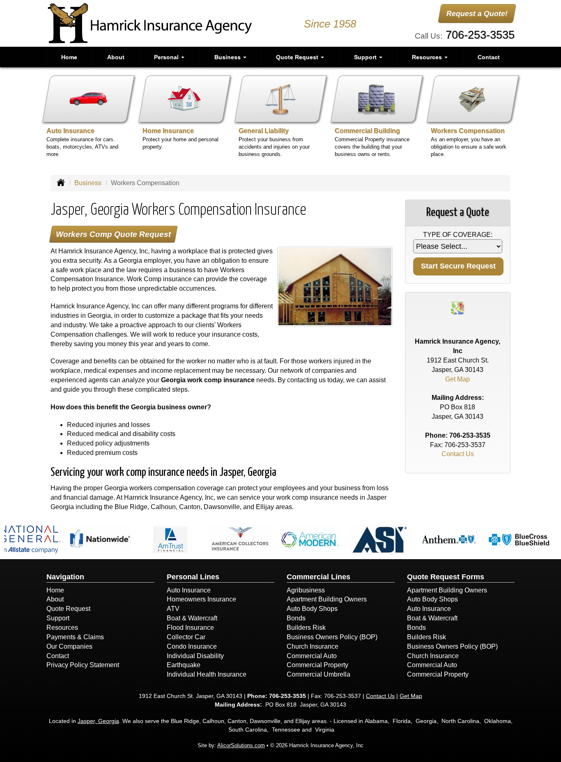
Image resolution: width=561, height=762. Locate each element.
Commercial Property (317, 664)
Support (57, 618)
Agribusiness (306, 590)
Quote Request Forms (445, 577)
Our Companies (69, 646)
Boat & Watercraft (192, 618)
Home (69, 57)
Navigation (65, 577)
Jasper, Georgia (98, 721)
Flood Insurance (190, 627)
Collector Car (186, 636)
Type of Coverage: (457, 234)
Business (87, 182)
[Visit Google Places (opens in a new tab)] (457, 307)
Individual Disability (195, 655)
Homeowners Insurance (201, 599)
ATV (173, 608)
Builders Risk (306, 627)
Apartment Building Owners (327, 599)
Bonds (296, 618)
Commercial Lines (318, 577)
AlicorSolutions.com (241, 745)
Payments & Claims (75, 636)
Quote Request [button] (298, 57)
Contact (489, 57)
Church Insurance (312, 646)
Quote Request (68, 608)
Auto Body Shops (312, 608)
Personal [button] (167, 57)
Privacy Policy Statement (82, 664)
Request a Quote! (477, 13)
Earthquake (183, 664)
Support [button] (366, 57)
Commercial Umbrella (318, 674)
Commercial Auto (312, 655)
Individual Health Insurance (206, 674)
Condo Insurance (192, 646)
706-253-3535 (480, 34)
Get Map (457, 379)
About (115, 57)
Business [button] (228, 57)
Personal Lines (193, 577)
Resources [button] (428, 57)
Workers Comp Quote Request (113, 234)
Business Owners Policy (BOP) (332, 636)
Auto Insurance (189, 590)
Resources (62, 627)
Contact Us (457, 453)
